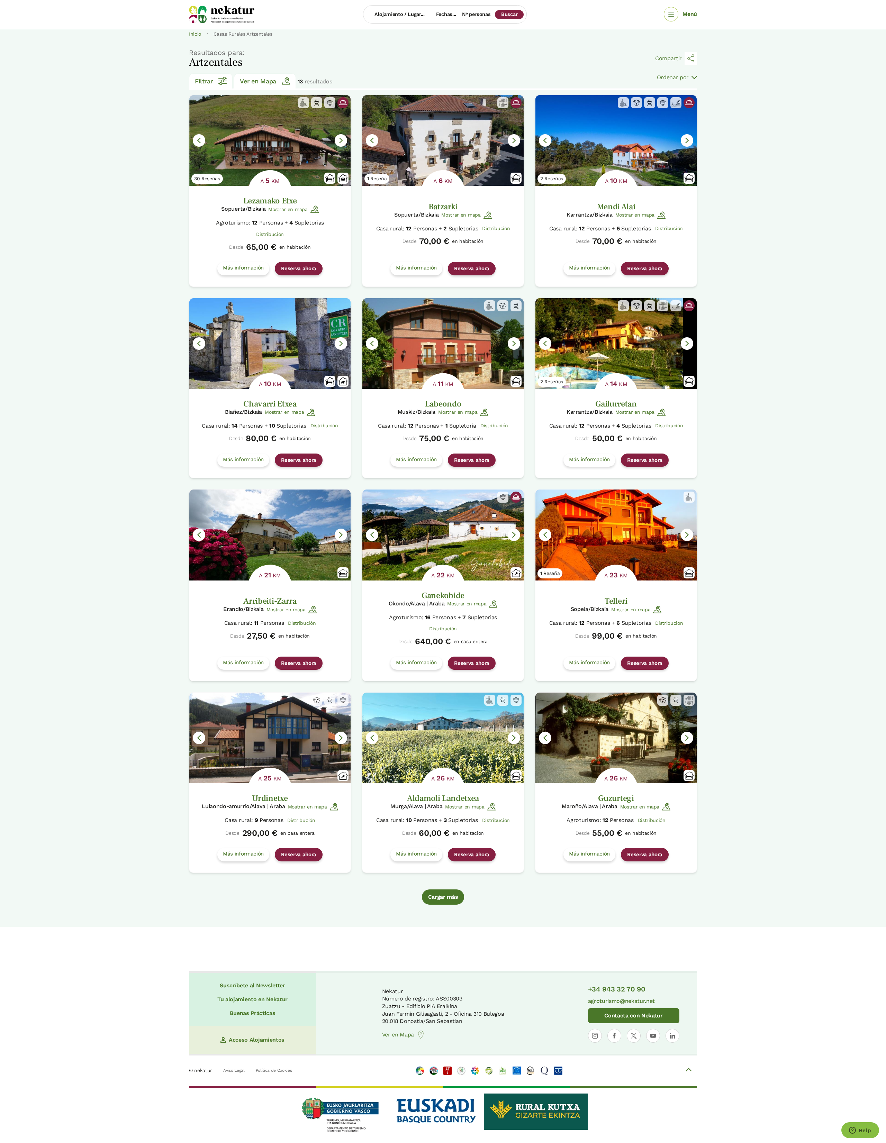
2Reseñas (551, 178)
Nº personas (476, 14)
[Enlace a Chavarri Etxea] (270, 343)
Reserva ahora (298, 268)
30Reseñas (207, 178)
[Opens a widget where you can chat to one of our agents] (860, 1131)
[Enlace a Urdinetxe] (270, 738)
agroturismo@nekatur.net (621, 1001)
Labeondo (443, 404)
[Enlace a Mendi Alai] (616, 140)
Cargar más (443, 897)
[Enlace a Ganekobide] (443, 535)
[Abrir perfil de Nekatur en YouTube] (653, 1036)
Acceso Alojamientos (256, 1039)
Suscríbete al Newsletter (252, 985)
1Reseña (377, 178)
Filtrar (204, 81)
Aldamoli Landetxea (443, 798)
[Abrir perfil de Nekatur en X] (634, 1036)
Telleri (616, 601)
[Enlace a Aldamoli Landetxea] (443, 738)
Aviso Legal (233, 1070)
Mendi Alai (616, 206)
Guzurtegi (616, 798)
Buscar (509, 14)
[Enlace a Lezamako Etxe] (270, 140)
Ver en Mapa (258, 81)
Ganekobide (443, 595)
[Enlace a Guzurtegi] (616, 738)
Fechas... (446, 14)
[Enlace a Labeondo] (443, 343)
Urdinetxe (270, 798)
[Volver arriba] (688, 1071)
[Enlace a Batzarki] (443, 140)
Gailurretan (615, 404)
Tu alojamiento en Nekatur (252, 999)
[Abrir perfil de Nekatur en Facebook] (614, 1036)
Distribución (270, 234)
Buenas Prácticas (252, 1013)
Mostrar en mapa (287, 209)
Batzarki (443, 206)
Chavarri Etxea (270, 404)
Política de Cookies (274, 1070)
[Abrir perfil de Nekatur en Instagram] (595, 1036)
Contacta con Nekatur (633, 1015)
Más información (243, 268)
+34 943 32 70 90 (616, 989)
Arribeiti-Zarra (269, 601)
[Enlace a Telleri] (616, 535)
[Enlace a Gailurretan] (616, 343)
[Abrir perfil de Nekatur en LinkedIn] (672, 1036)
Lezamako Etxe (270, 200)
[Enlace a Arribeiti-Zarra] (270, 535)
